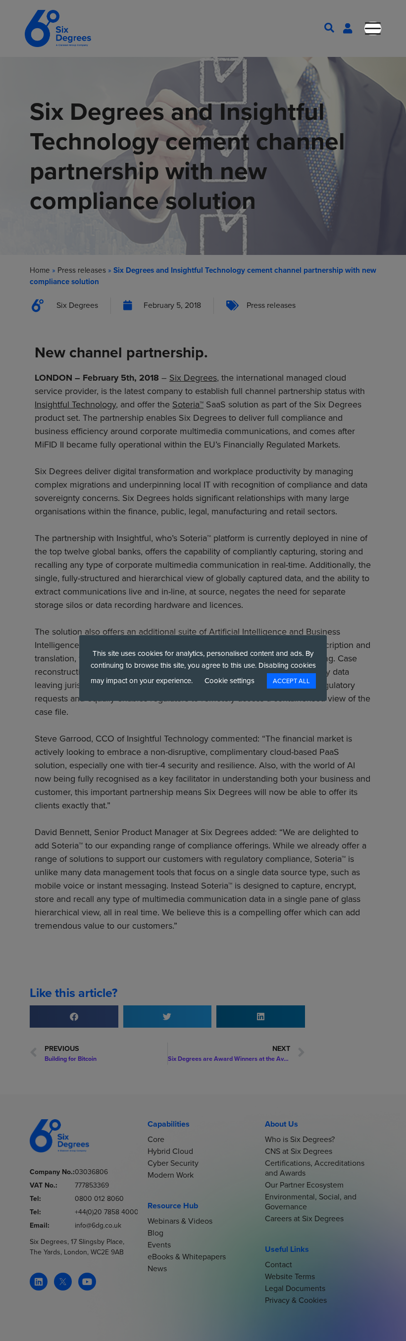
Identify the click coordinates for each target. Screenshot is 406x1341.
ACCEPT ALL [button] (291, 681)
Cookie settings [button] (229, 680)
